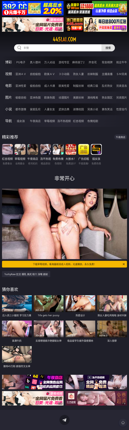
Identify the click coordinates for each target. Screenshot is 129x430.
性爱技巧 (121, 109)
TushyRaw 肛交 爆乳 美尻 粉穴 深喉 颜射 (26, 274)
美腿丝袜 (78, 97)
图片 (8, 97)
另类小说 (92, 109)
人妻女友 (49, 109)
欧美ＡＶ (49, 74)
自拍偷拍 (35, 74)
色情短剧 (92, 121)
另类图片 (121, 97)
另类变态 (121, 86)
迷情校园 (78, 109)
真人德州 (35, 62)
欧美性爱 (64, 86)
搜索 (108, 48)
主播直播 (107, 74)
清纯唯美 (92, 97)
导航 (8, 121)
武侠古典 (64, 109)
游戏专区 (64, 62)
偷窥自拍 (20, 97)
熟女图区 (107, 97)
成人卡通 (49, 86)
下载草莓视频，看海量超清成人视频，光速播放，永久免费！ (64, 264)
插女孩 (21, 121)
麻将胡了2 (78, 62)
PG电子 (20, 62)
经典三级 (92, 86)
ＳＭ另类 (121, 74)
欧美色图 (49, 97)
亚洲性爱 (20, 86)
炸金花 (93, 62)
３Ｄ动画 (64, 74)
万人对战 (49, 62)
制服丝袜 (78, 86)
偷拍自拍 (35, 86)
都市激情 (20, 109)
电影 (8, 85)
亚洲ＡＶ (20, 74)
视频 (8, 74)
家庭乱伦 (35, 109)
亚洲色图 (35, 97)
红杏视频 (78, 121)
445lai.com (64, 39)
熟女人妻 (78, 74)
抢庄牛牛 (121, 62)
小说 (8, 109)
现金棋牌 (107, 62)
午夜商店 (35, 121)
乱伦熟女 (107, 86)
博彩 (8, 62)
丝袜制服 (92, 74)
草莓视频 (49, 121)
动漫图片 (64, 97)
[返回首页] (123, 423)
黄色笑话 (107, 109)
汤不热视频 (64, 121)
